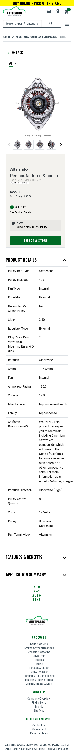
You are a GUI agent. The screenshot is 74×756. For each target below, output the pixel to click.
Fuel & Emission (39, 671)
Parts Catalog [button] (12, 37)
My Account (39, 729)
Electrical (39, 659)
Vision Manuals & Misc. (39, 683)
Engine (39, 663)
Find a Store (39, 702)
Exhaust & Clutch (39, 667)
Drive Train (39, 655)
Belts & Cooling (39, 643)
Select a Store (36, 240)
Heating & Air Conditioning (39, 675)
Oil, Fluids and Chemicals (40, 37)
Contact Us (39, 725)
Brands (39, 706)
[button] (49, 11)
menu (67, 24)
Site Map (39, 710)
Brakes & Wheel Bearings (39, 647)
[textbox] (22, 23)
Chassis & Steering (39, 651)
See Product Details (20, 212)
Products (39, 637)
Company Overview (39, 698)
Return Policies (39, 733)
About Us (39, 692)
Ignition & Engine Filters (39, 679)
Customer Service (39, 719)
